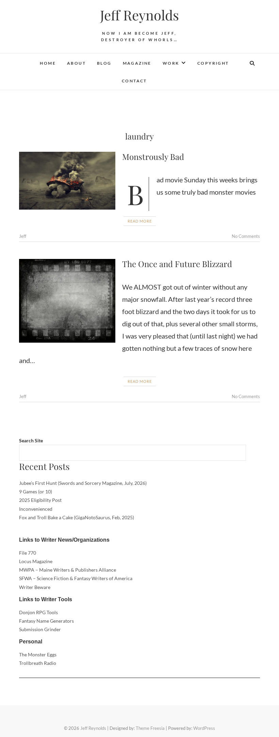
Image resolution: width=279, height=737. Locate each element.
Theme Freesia (150, 728)
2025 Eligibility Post (40, 500)
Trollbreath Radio (37, 663)
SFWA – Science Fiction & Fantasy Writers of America (75, 578)
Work (171, 63)
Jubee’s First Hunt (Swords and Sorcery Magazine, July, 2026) (83, 483)
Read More (140, 221)
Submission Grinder (40, 629)
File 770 (27, 553)
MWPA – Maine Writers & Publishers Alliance (67, 570)
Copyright (213, 63)
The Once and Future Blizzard (177, 263)
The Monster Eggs (37, 654)
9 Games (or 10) (35, 491)
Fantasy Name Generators (46, 621)
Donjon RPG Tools (38, 612)
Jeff (22, 236)
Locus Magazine (35, 561)
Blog (104, 63)
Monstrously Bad (153, 156)
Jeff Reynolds (139, 15)
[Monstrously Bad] (67, 181)
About (76, 63)
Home (48, 63)
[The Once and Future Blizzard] (67, 300)
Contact (134, 80)
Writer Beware (34, 587)
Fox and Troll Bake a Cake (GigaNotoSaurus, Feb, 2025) (76, 517)
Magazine (137, 63)
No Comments (246, 236)
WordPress (204, 728)
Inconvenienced (35, 509)
